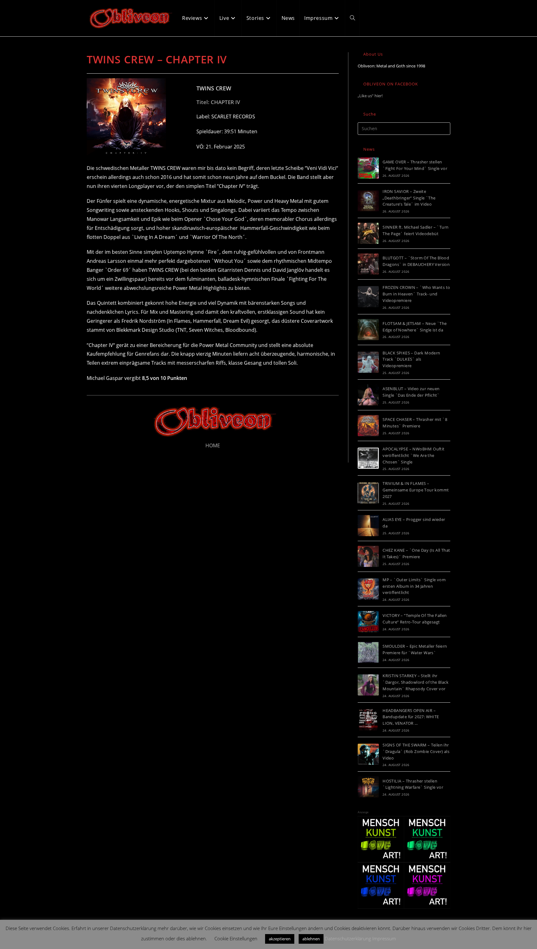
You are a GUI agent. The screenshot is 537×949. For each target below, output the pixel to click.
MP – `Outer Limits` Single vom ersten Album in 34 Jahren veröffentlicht (414, 586)
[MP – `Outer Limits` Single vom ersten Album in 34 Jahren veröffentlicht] (368, 589)
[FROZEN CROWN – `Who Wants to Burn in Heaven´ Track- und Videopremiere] (368, 296)
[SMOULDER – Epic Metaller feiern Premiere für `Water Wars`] (368, 652)
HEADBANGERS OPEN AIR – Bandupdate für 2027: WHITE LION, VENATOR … (411, 717)
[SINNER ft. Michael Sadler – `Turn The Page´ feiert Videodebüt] (368, 233)
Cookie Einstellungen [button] (235, 938)
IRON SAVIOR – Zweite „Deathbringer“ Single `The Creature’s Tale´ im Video (409, 198)
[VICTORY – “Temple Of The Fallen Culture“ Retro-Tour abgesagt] (368, 621)
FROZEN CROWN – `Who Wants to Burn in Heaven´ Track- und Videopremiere (416, 294)
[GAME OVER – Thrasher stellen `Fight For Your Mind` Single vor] (368, 168)
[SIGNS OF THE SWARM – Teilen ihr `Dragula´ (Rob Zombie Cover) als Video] (368, 754)
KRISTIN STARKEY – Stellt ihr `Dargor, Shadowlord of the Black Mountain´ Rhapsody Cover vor (415, 682)
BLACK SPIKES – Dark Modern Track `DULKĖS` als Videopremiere (411, 359)
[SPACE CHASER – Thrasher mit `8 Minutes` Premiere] (368, 425)
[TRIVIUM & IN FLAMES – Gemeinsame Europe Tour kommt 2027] (368, 493)
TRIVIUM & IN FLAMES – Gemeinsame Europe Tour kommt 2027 (416, 490)
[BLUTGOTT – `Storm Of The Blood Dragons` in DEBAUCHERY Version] (368, 264)
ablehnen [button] (311, 939)
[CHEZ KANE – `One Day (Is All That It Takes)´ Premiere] (368, 556)
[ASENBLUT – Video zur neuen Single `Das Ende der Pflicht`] (368, 394)
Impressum (384, 938)
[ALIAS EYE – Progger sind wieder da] (368, 525)
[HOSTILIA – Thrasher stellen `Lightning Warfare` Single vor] (368, 786)
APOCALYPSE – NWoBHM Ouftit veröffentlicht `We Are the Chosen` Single (413, 455)
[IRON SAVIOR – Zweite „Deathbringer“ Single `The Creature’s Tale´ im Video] (368, 200)
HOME (212, 445)
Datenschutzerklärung (348, 938)
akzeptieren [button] (280, 939)
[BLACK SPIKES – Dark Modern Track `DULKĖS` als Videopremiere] (368, 362)
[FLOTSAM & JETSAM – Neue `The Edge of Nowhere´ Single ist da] (368, 329)
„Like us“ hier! (370, 95)
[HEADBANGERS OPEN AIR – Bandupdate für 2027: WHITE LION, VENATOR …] (368, 719)
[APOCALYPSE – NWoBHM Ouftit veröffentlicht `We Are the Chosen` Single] (368, 458)
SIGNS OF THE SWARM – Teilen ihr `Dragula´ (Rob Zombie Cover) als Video (416, 751)
